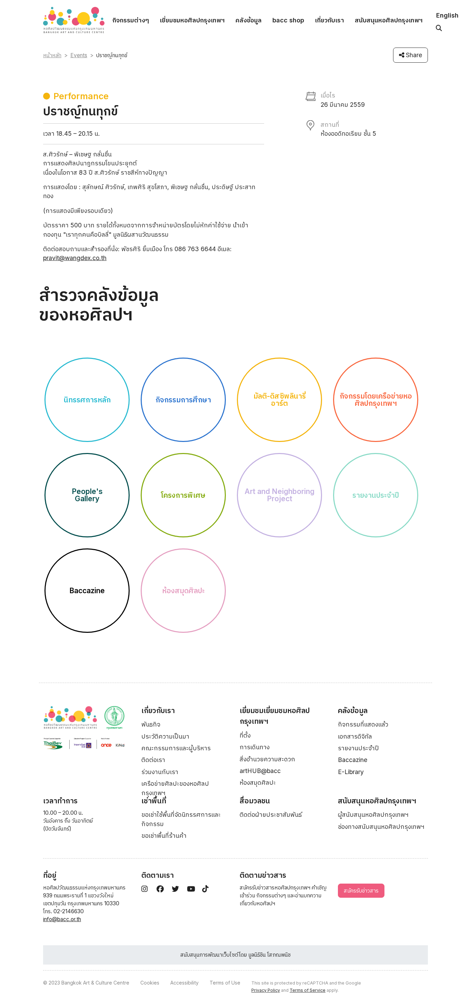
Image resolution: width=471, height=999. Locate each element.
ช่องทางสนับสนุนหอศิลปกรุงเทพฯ (381, 826)
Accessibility (184, 983)
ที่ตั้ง (245, 735)
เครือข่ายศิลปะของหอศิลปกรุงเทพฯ (175, 788)
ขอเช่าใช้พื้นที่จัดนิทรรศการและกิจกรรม (181, 819)
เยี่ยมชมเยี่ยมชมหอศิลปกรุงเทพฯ (275, 716)
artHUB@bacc (260, 770)
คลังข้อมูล (249, 20)
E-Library (351, 771)
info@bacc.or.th (62, 919)
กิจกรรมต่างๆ (130, 20)
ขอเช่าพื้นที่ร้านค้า (164, 835)
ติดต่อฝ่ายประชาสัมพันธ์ (271, 814)
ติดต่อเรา (153, 759)
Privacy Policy (265, 990)
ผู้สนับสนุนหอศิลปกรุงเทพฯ (373, 814)
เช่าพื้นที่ (153, 800)
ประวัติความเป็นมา (165, 736)
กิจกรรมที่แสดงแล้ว (363, 724)
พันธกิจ (150, 724)
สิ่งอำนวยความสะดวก (267, 759)
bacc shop (288, 20)
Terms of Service (307, 990)
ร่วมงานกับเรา (159, 771)
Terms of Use (225, 983)
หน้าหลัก (52, 55)
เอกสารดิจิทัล (355, 736)
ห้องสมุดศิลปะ (258, 782)
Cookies (149, 983)
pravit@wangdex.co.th (75, 257)
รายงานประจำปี (358, 748)
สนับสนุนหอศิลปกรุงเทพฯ (389, 20)
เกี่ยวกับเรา (329, 20)
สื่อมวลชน (255, 800)
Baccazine (352, 759)
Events (78, 55)
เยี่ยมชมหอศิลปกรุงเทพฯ (192, 20)
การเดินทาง (255, 747)
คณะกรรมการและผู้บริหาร (176, 748)
